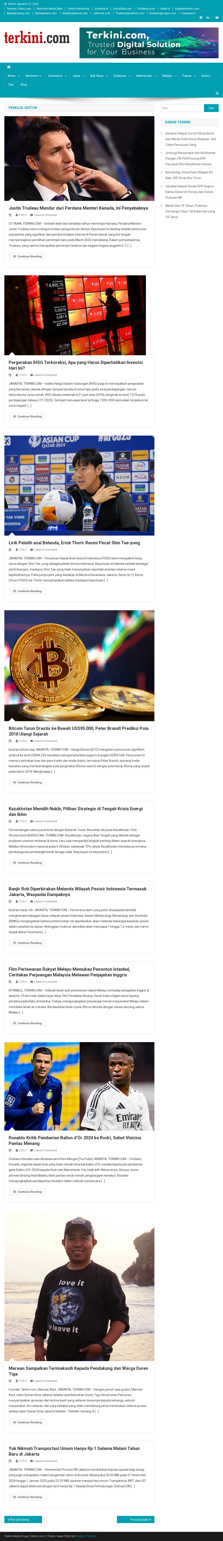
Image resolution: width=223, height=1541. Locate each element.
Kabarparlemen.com (187, 8)
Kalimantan (144, 76)
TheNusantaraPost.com (130, 13)
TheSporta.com (146, 8)
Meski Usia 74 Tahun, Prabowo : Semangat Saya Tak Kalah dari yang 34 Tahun (190, 211)
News (11, 76)
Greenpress (188, 13)
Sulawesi (120, 76)
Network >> (33, 76)
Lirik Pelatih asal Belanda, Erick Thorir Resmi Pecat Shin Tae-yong (74, 542)
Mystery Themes (85, 1536)
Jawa (76, 76)
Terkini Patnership (78, 8)
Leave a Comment (45, 215)
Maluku (167, 76)
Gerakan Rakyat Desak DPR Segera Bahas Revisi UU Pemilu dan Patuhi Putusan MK (190, 191)
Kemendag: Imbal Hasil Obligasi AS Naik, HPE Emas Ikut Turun (189, 175)
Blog (24, 84)
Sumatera (55, 76)
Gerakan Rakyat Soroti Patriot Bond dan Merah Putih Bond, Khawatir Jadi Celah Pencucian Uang (191, 139)
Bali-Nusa (96, 76)
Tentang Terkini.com (19, 8)
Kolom (206, 76)
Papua (186, 76)
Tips (11, 84)
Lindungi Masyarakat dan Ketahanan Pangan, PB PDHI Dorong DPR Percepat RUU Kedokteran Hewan (191, 158)
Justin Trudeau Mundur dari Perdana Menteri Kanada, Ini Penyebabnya (78, 208)
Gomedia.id (101, 8)
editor (23, 215)
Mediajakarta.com (46, 13)
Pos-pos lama (19, 1519)
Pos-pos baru (139, 1519)
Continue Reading (29, 256)
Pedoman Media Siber (49, 8)
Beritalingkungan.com (163, 13)
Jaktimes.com (101, 13)
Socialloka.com (122, 8)
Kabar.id (165, 8)
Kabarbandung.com (18, 13)
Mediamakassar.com (75, 13)
